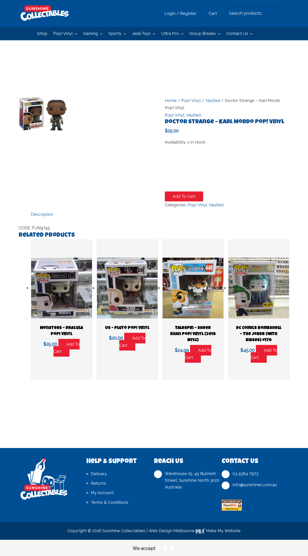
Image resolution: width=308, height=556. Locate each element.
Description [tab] (42, 214)
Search (282, 13)
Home (171, 100)
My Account (102, 492)
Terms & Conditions (109, 502)
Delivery (99, 473)
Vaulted (212, 100)
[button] (75, 33)
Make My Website (223, 530)
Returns (98, 483)
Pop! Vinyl (191, 100)
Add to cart (184, 196)
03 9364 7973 (245, 473)
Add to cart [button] (66, 348)
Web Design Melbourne (172, 530)
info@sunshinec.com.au (254, 484)
